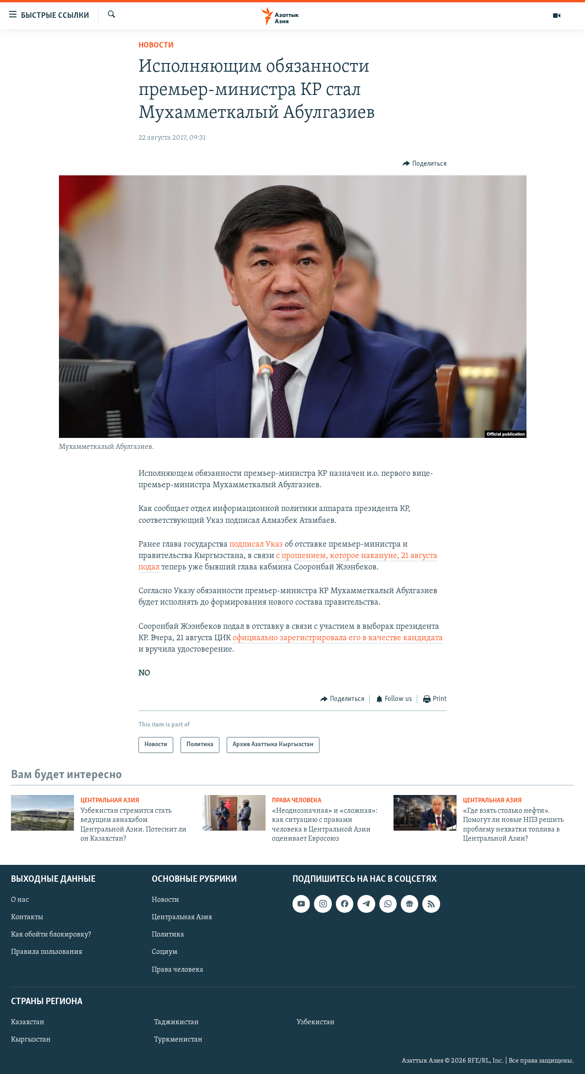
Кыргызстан (31, 1039)
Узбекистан (316, 1022)
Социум (164, 952)
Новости (156, 46)
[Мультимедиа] (556, 15)
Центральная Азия (109, 800)
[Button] (425, 164)
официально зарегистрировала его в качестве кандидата (338, 638)
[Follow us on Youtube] (301, 903)
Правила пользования (46, 952)
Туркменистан (178, 1039)
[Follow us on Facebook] (344, 903)
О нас (20, 900)
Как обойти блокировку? (51, 934)
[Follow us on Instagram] (322, 903)
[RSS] (431, 903)
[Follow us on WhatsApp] (388, 903)
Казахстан (27, 1022)
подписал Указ (256, 545)
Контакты (27, 917)
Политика (168, 934)
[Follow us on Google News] (409, 903)
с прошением (301, 556)
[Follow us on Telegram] (366, 903)
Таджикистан (176, 1022)
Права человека (296, 800)
